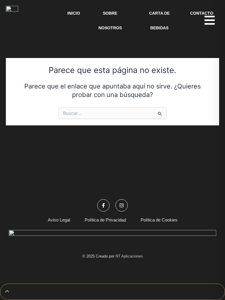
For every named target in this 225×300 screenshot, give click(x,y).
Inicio (73, 13)
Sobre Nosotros (110, 20)
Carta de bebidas (159, 20)
